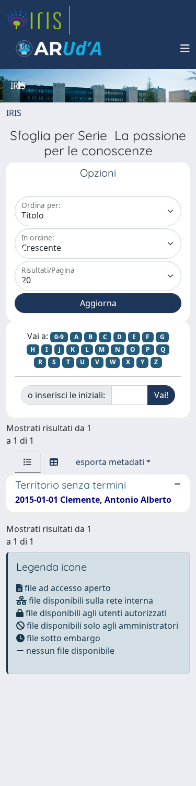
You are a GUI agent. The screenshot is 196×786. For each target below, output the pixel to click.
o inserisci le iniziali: (66, 395)
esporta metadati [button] (110, 462)
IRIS (13, 113)
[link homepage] (38, 20)
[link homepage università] (58, 48)
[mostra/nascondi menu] (185, 48)
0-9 (59, 336)
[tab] (28, 462)
